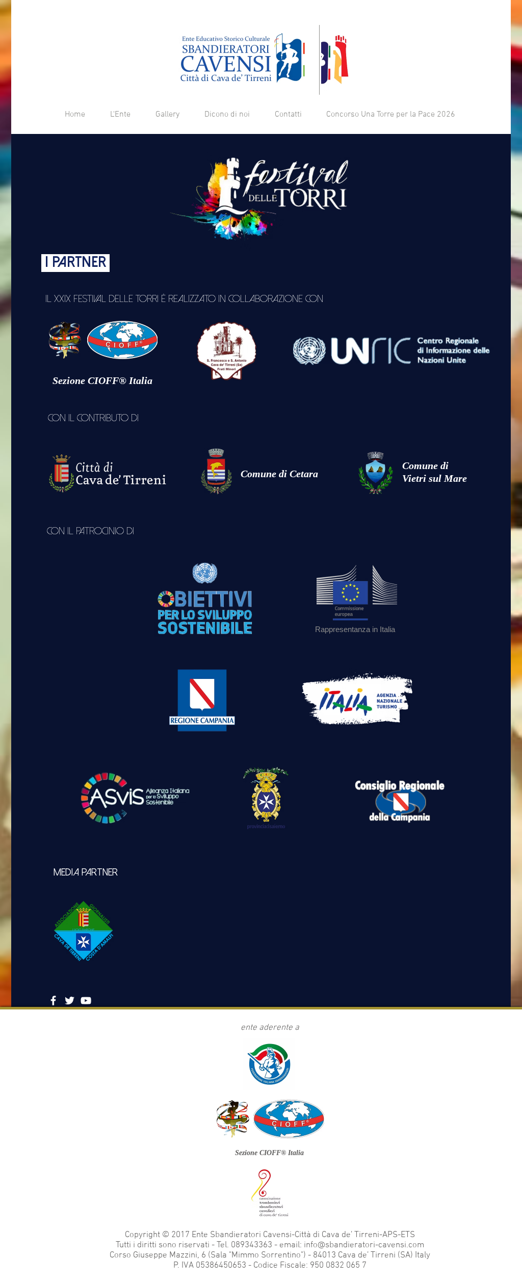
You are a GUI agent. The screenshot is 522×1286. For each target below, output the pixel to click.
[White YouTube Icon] (86, 1000)
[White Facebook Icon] (53, 1000)
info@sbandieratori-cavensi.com (364, 1245)
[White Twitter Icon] (69, 1000)
